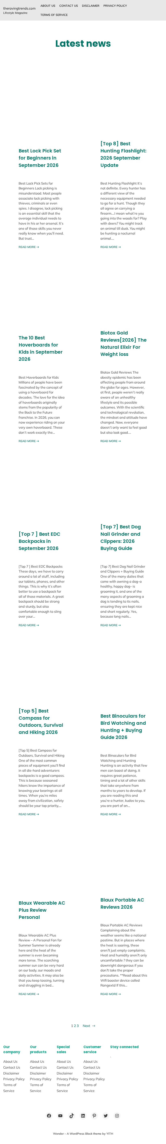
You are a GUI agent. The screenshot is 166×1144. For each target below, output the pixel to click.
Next (89, 1025)
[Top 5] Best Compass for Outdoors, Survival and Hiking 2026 (41, 721)
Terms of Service (54, 15)
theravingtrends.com (19, 8)
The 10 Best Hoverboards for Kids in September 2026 (41, 348)
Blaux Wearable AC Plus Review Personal (42, 910)
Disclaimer (90, 6)
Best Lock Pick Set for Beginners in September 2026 (40, 157)
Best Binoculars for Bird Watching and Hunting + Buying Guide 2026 (123, 727)
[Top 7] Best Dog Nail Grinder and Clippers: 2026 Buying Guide (120, 537)
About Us (47, 6)
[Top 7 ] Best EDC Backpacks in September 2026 (39, 541)
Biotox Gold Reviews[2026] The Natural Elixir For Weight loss (123, 343)
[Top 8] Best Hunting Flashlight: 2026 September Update (123, 154)
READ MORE (29, 247)
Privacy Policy (115, 6)
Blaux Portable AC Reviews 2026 (122, 903)
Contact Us (68, 6)
